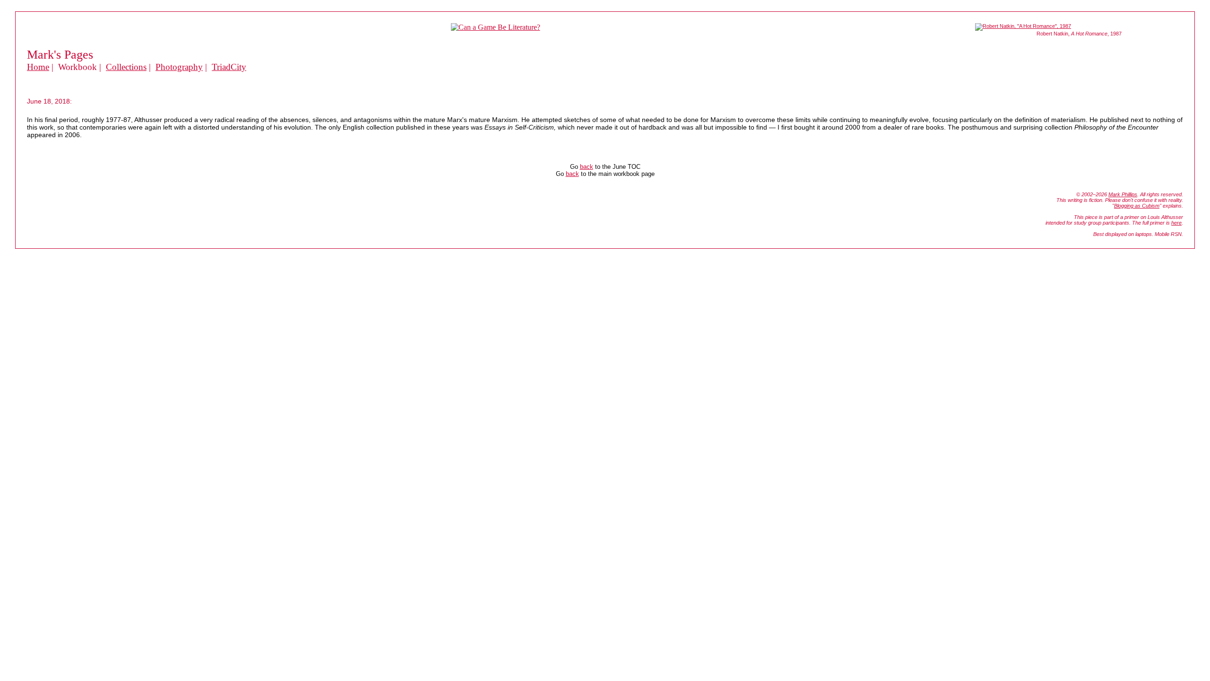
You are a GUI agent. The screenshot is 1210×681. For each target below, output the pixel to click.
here (1176, 223)
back (586, 166)
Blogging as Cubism (1136, 206)
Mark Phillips (1122, 194)
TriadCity (229, 67)
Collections (126, 67)
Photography (179, 67)
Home (38, 67)
